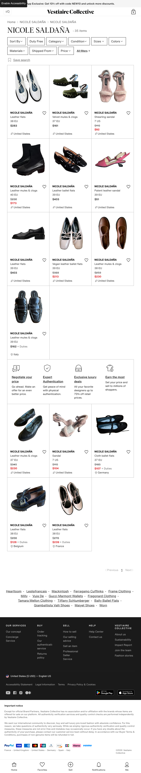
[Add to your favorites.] (44, 113)
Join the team (123, 650)
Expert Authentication (53, 379)
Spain (61, 750)
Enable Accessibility (13, 3)
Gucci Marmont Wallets (66, 596)
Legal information (45, 684)
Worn (103, 605)
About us (120, 634)
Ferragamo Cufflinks (89, 591)
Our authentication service (46, 644)
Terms (61, 684)
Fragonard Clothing (102, 596)
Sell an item (70, 646)
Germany (51, 750)
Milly (24, 596)
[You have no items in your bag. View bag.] (133, 11)
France (7, 750)
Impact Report (123, 645)
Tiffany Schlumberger (73, 600)
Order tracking (42, 633)
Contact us (95, 637)
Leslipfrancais (36, 591)
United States (38, 750)
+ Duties (22, 346)
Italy (68, 750)
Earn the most (115, 377)
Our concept (13, 632)
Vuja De (38, 596)
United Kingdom (21, 750)
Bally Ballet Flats (106, 600)
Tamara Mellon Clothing (35, 600)
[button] (133, 11)
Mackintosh (60, 591)
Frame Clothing (119, 591)
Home (11, 22)
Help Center (96, 632)
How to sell (69, 632)
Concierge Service (12, 639)
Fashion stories (124, 656)
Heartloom (13, 591)
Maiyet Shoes (85, 605)
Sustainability (123, 640)
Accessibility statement (19, 684)
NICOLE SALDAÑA (33, 22)
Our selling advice (69, 639)
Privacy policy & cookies (81, 684)
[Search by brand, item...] (7, 11)
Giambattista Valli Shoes (52, 605)
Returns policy (42, 656)
